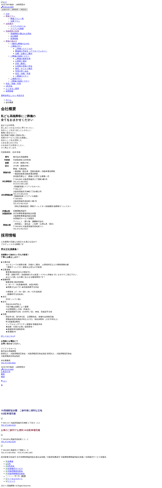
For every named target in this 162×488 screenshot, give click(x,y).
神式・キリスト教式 (23, 69)
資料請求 (15, 9)
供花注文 (24, 9)
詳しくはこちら (7, 336)
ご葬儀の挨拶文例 (22, 59)
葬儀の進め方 (11, 41)
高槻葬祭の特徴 (12, 31)
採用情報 (14, 39)
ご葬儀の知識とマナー (19, 56)
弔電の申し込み (21, 71)
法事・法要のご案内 (23, 54)
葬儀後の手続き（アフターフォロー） (31, 51)
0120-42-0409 (8, 7)
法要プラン (15, 21)
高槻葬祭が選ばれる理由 (20, 34)
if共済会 (9, 86)
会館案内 (9, 24)
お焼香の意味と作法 (23, 66)
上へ (5, 381)
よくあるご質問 (12, 89)
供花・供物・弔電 (22, 74)
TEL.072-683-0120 (8, 425)
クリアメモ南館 (17, 29)
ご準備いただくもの (23, 49)
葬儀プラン (10, 16)
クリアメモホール (18, 26)
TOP (7, 14)
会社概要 (14, 36)
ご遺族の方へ (16, 46)
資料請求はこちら (8, 95)
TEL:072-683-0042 (8, 363)
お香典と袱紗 (21, 61)
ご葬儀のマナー (21, 76)
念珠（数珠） (21, 64)
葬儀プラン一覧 (17, 19)
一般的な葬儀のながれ (19, 44)
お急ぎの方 (6, 9)
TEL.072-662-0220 (8, 442)
